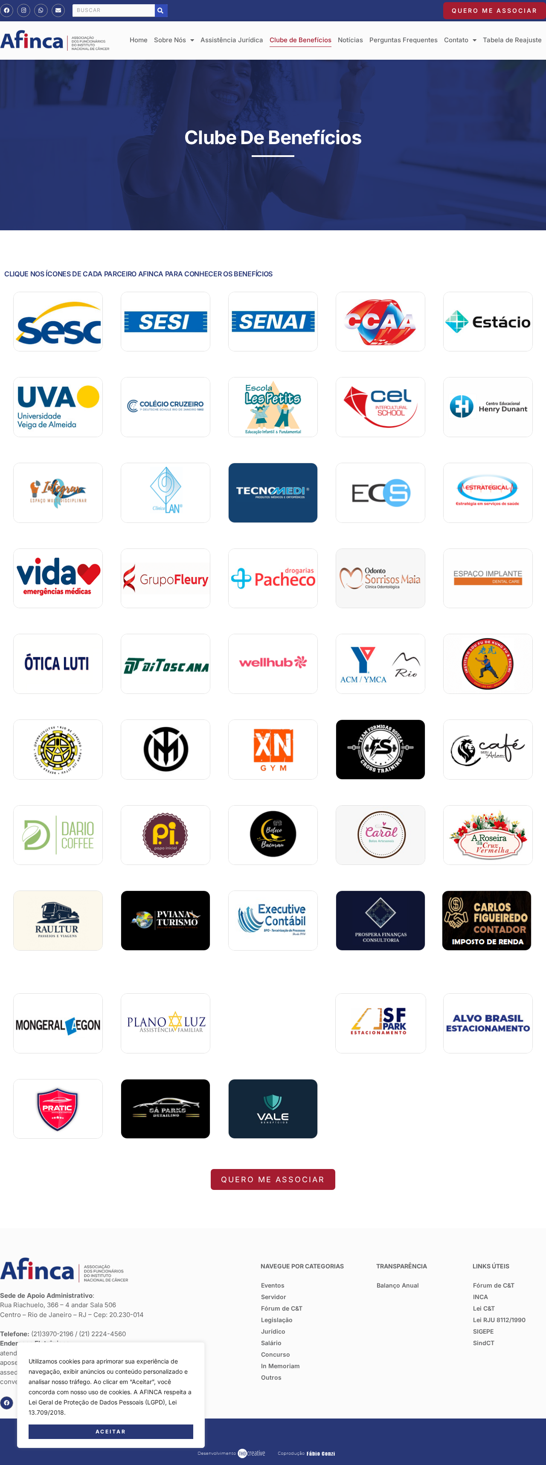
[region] (111, 1395)
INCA (480, 1296)
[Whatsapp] (40, 10)
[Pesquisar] (161, 10)
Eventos (273, 1285)
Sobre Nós (170, 40)
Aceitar (111, 1431)
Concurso (275, 1354)
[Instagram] (23, 10)
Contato (456, 40)
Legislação (277, 1319)
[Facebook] (6, 10)
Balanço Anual (398, 1285)
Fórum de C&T (281, 1308)
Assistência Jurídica (231, 40)
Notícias (350, 40)
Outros (271, 1377)
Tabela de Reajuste (512, 40)
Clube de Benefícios (300, 40)
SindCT (483, 1342)
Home (139, 40)
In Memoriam (280, 1365)
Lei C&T (484, 1308)
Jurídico (273, 1331)
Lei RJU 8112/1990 (499, 1319)
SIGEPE (483, 1331)
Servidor (273, 1296)
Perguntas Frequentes (403, 40)
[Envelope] (58, 10)
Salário (271, 1342)
